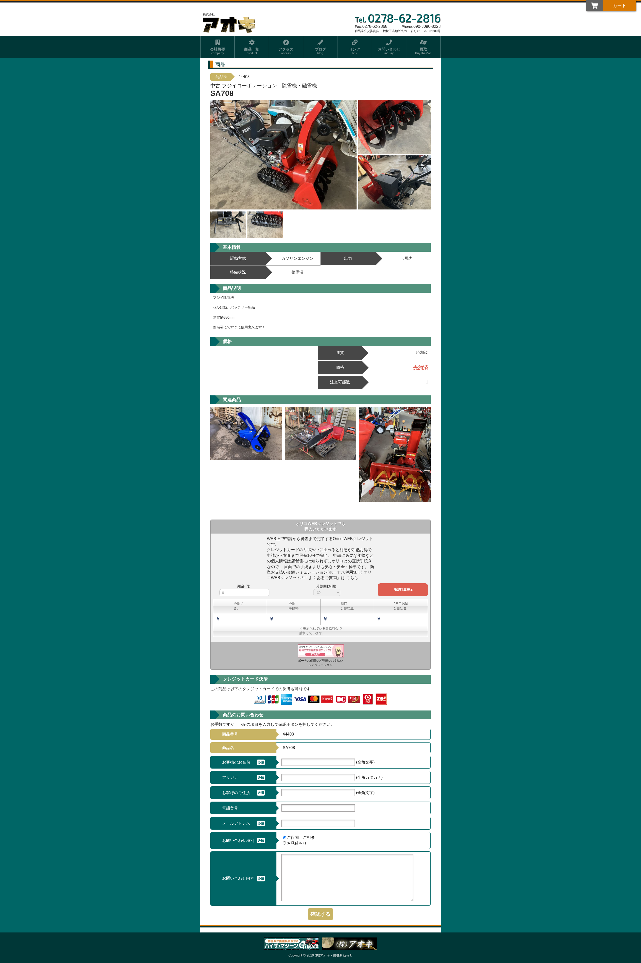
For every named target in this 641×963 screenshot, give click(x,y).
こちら (352, 578)
